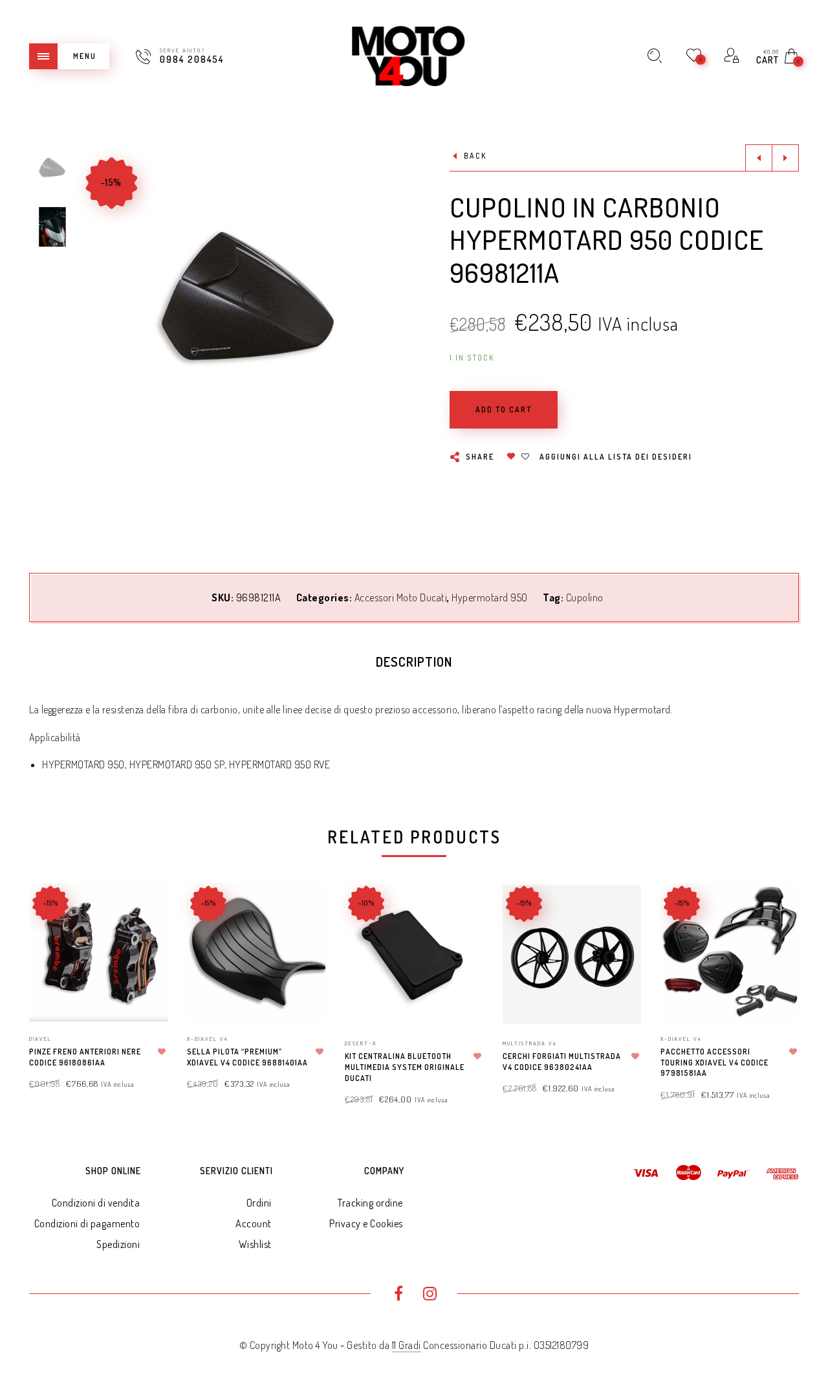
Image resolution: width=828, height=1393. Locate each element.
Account (253, 1223)
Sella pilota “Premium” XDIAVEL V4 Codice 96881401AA (247, 1057)
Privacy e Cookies (366, 1223)
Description (414, 661)
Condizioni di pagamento (87, 1223)
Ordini (259, 1202)
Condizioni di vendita (96, 1202)
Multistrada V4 (530, 1043)
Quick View (145, 911)
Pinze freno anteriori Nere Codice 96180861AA (85, 1057)
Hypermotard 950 (490, 597)
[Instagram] (429, 1295)
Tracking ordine (370, 1202)
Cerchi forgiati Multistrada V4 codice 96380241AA (562, 1061)
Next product (785, 158)
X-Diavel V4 (207, 1038)
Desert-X (360, 1043)
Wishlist (255, 1244)
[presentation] (45, 981)
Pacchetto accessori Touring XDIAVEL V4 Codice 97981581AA (714, 1062)
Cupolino (585, 597)
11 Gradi (406, 1345)
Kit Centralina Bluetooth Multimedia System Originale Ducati (404, 1067)
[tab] (414, 661)
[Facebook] (398, 1295)
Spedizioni (118, 1244)
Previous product (759, 158)
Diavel (40, 1038)
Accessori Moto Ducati (401, 597)
